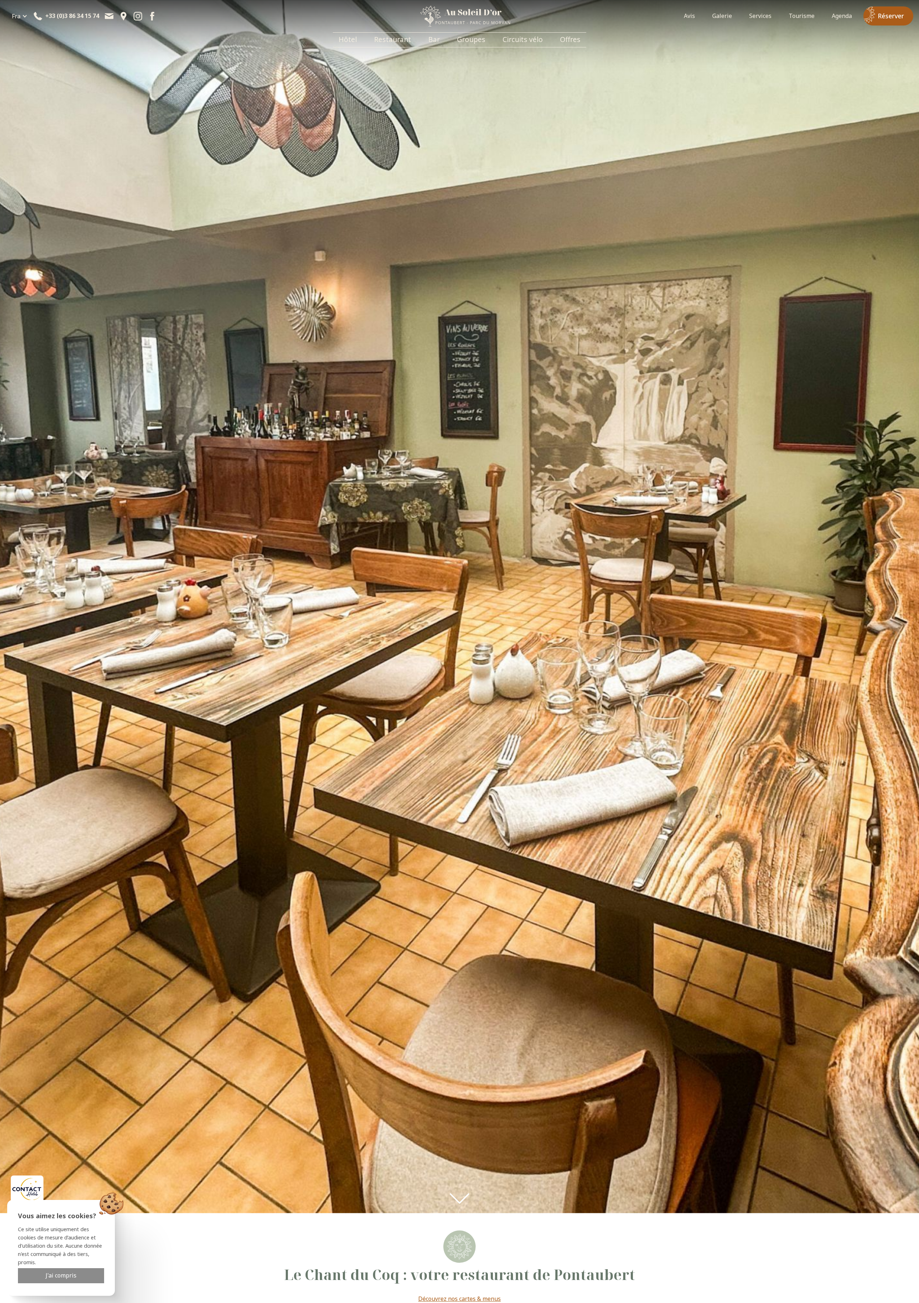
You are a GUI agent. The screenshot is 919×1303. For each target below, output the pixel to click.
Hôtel (348, 39)
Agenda (842, 16)
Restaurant (392, 39)
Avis (689, 16)
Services (760, 16)
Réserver (891, 15)
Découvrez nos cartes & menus (459, 1299)
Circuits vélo (523, 39)
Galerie (722, 16)
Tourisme (802, 16)
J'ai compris (61, 1275)
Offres (570, 39)
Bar (434, 39)
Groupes (471, 39)
